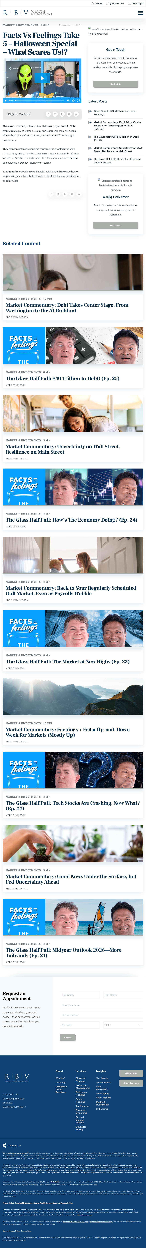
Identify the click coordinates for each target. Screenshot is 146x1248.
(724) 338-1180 (117, 3)
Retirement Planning (81, 1093)
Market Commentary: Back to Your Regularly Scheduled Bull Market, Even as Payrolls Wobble (71, 591)
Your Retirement (102, 1088)
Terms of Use (26, 1231)
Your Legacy (102, 1093)
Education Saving (81, 1128)
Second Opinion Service (80, 1120)
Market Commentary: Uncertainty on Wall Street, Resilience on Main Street (118, 149)
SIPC (57, 1182)
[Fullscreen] (79, 100)
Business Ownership (81, 1111)
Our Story (60, 1082)
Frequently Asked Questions (61, 1089)
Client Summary (131, 1083)
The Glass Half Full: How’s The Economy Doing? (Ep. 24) (71, 520)
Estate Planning (80, 1100)
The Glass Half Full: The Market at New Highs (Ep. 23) (68, 661)
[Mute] (68, 100)
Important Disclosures (24, 1203)
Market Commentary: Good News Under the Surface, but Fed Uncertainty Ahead (71, 879)
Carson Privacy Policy (11, 1231)
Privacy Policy (8, 1203)
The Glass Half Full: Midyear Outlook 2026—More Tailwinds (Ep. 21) (64, 953)
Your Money (102, 1078)
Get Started (115, 225)
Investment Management (83, 1086)
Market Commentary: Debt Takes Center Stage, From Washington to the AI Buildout (117, 126)
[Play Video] (5, 100)
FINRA (52, 1182)
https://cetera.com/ (84, 1215)
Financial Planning (80, 1079)
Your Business (103, 1082)
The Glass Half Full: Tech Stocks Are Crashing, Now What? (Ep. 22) (73, 806)
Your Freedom (103, 1097)
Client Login (137, 3)
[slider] (39, 100)
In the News (102, 1109)
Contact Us (115, 84)
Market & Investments (102, 1103)
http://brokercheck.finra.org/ (101, 1221)
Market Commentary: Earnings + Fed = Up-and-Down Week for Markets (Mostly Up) (68, 732)
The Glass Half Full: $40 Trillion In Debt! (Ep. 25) (63, 378)
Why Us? (60, 1078)
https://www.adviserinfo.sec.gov (75, 1221)
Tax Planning (82, 1106)
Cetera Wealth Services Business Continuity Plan (53, 1203)
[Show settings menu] (73, 100)
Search (98, 3)
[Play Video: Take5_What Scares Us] (42, 78)
